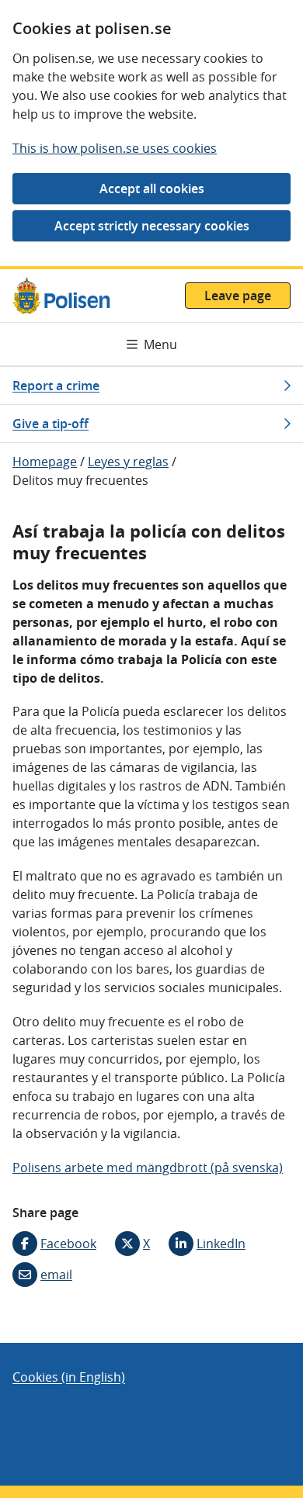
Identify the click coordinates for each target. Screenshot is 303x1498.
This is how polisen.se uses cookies (114, 148)
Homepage (44, 461)
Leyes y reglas (128, 461)
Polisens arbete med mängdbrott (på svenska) (147, 1167)
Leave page (237, 295)
